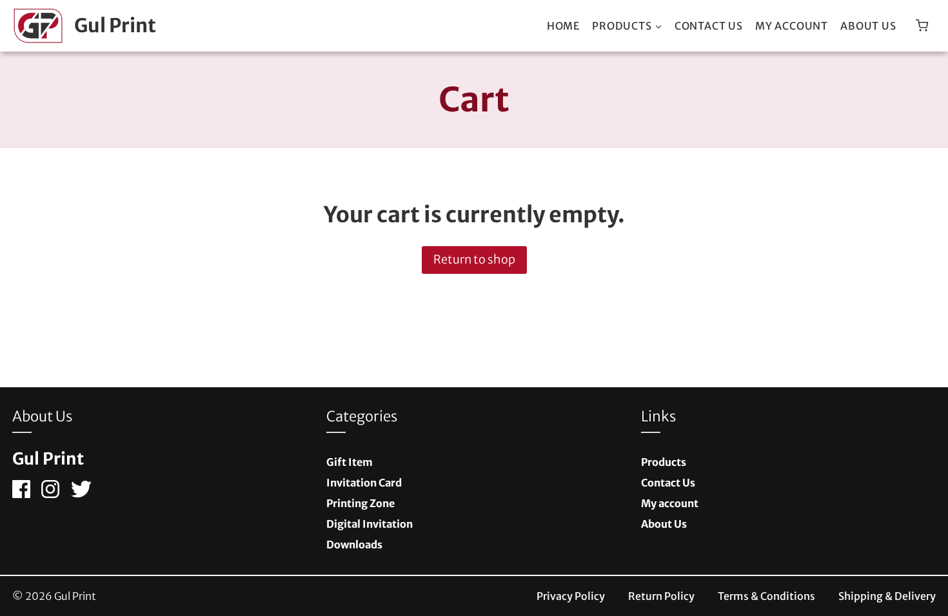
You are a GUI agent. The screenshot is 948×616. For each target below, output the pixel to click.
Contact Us (709, 25)
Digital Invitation (369, 523)
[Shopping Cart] (922, 25)
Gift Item (349, 462)
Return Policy (661, 596)
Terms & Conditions (766, 596)
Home (563, 25)
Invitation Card (364, 482)
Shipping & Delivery (887, 596)
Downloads (354, 544)
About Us (868, 25)
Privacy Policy (571, 596)
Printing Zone (360, 503)
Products (663, 462)
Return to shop (474, 259)
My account (791, 25)
